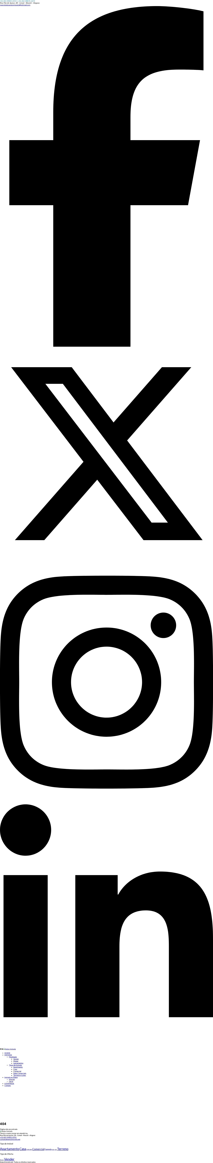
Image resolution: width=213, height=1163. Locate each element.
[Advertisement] (106, 1103)
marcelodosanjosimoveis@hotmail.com (15, 5)
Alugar (2, 1160)
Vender (9, 1159)
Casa (23, 1149)
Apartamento (9, 1149)
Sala (53, 1149)
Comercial (38, 1149)
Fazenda (48, 1149)
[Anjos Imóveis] (9, 1049)
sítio (56, 1149)
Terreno (62, 1149)
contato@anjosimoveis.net (10, 1139)
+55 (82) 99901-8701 (8, 1137)
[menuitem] (7, 1053)
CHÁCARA (29, 1149)
